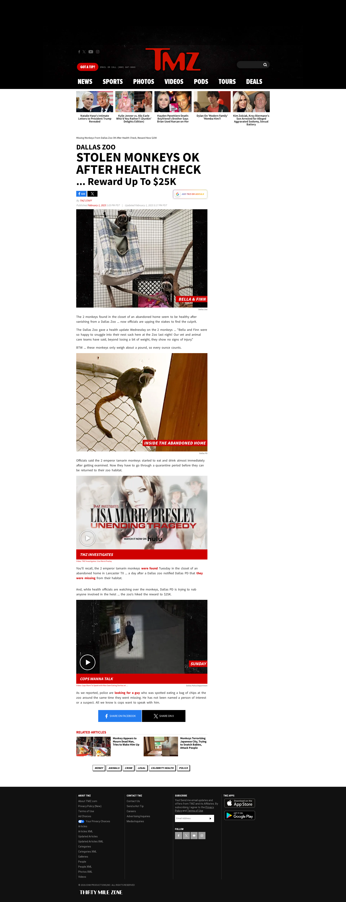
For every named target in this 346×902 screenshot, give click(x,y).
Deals (254, 82)
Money (99, 768)
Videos (174, 82)
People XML (85, 866)
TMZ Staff (86, 200)
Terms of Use (86, 811)
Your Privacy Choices (97, 821)
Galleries (83, 856)
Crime (128, 768)
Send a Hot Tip (135, 806)
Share (122, 716)
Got (87, 67)
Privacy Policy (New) (89, 806)
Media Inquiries (135, 821)
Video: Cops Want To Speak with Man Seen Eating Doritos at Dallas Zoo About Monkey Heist (102, 685)
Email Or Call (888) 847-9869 (117, 67)
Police (183, 768)
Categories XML (87, 851)
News (85, 82)
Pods (201, 82)
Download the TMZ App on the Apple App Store (239, 803)
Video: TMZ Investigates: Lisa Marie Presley (94, 561)
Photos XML (85, 871)
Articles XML (85, 831)
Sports (113, 82)
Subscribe (210, 818)
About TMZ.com (87, 801)
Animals (113, 768)
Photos (143, 82)
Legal (141, 768)
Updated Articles (88, 836)
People (82, 861)
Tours (227, 82)
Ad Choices (84, 816)
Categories (84, 846)
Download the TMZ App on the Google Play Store (239, 815)
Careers (131, 811)
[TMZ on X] (84, 51)
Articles (82, 826)
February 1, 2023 (97, 205)
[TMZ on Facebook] (79, 51)
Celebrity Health (162, 768)
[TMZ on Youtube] (91, 51)
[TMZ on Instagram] (98, 51)
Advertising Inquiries (138, 816)
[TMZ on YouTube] (194, 835)
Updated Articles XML (90, 841)
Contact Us (133, 801)
